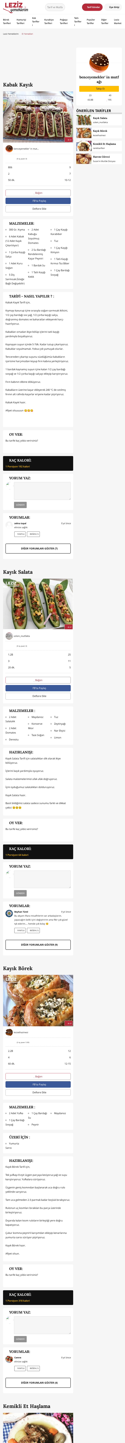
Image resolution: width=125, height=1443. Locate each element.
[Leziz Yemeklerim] (15, 7)
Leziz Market (117, 21)
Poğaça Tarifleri (64, 21)
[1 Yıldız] (7, 447)
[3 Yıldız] (16, 447)
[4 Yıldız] (21, 447)
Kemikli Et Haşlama (104, 143)
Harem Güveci (101, 156)
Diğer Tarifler (104, 21)
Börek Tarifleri (7, 21)
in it (69, 139)
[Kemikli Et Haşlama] (83, 146)
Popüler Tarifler (91, 21)
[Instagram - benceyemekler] (69, 148)
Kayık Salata (100, 118)
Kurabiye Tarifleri (49, 21)
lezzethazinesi (99, 135)
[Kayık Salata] (83, 120)
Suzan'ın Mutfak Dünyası (104, 161)
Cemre (17, 1357)
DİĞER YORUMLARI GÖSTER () (39, 548)
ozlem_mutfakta (100, 122)
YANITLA (21, 534)
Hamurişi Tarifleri (21, 21)
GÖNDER (20, 505)
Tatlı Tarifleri (77, 21)
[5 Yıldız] (25, 447)
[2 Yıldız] (12, 447)
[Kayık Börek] (83, 133)
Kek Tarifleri (35, 21)
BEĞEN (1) (34, 534)
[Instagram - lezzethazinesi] (69, 1032)
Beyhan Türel (21, 911)
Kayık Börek (100, 130)
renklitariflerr (99, 148)
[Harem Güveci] (83, 159)
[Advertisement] (38, 58)
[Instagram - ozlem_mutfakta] (69, 636)
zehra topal (20, 523)
